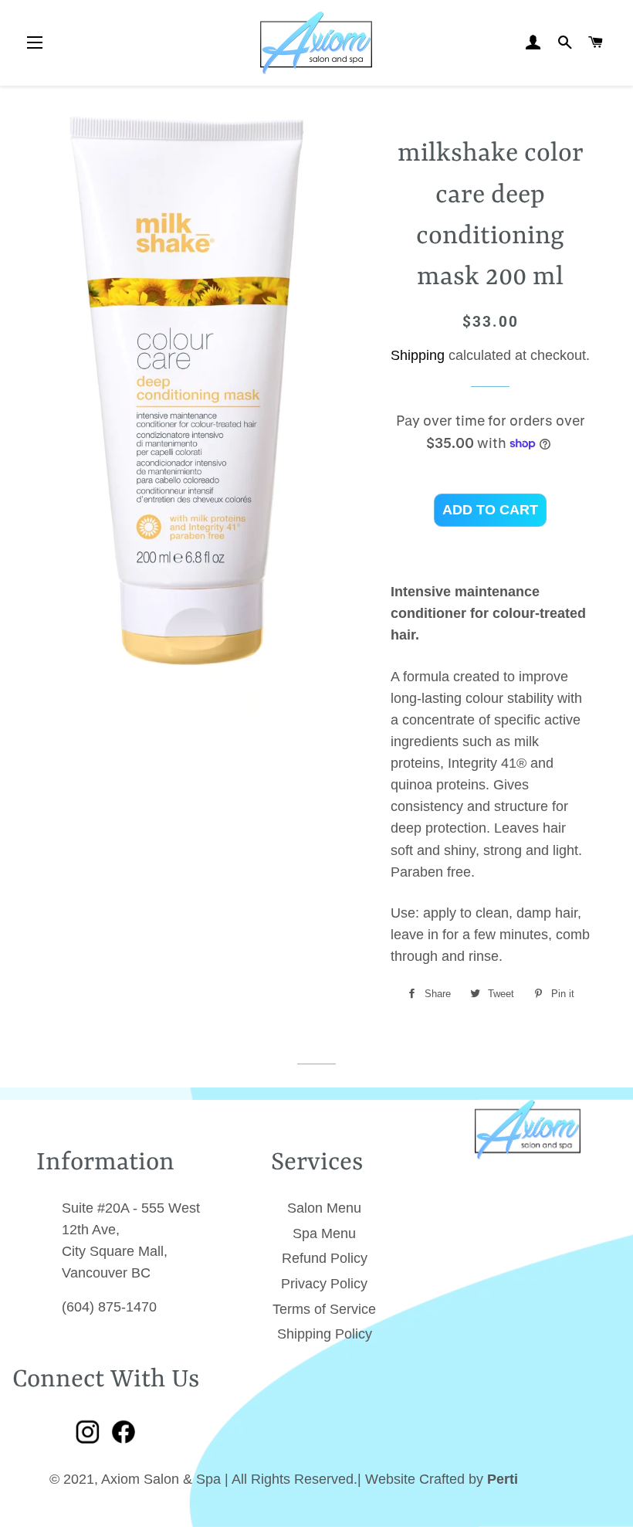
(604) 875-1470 (109, 1307)
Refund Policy (324, 1258)
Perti (502, 1479)
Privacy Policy (324, 1283)
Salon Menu (324, 1208)
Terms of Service (324, 1309)
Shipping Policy (324, 1334)
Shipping (418, 355)
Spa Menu (324, 1233)
